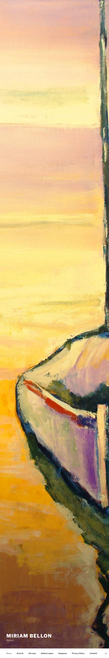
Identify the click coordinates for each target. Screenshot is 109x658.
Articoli (20, 653)
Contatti (93, 653)
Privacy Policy (78, 653)
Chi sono (32, 653)
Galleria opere (47, 653)
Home (9, 653)
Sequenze (62, 653)
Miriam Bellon (29, 636)
